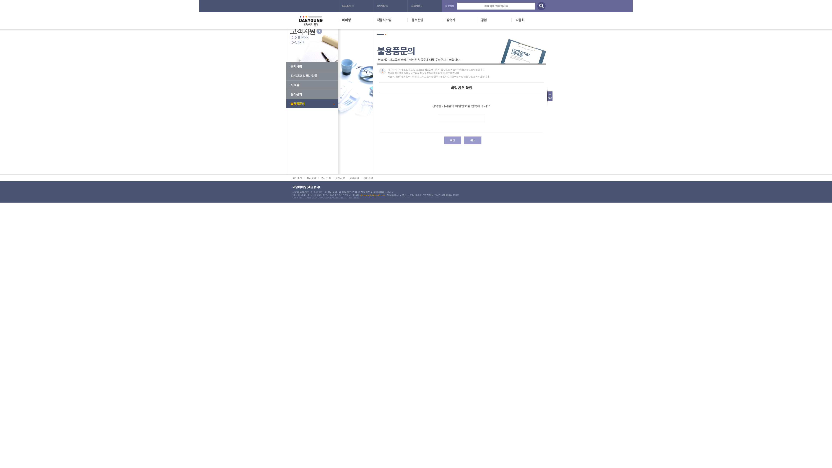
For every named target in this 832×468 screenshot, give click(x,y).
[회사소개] (355, 6)
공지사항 (296, 66)
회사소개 (297, 178)
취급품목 (311, 178)
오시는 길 (326, 178)
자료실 (295, 85)
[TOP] (549, 94)
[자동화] (531, 20)
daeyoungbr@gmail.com (372, 195)
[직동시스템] (392, 20)
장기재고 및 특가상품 (304, 75)
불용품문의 (298, 103)
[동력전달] (427, 20)
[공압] (496, 20)
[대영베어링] (311, 17)
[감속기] (461, 20)
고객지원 (354, 178)
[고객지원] (424, 6)
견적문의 (296, 94)
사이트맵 (368, 178)
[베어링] (357, 20)
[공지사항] (390, 6)
